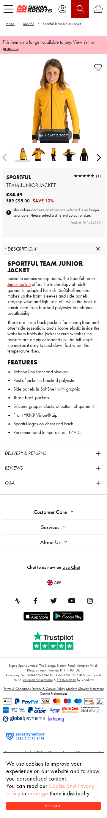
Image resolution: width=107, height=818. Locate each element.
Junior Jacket (19, 284)
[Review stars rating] (84, 176)
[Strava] (17, 601)
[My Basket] (98, 9)
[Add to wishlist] (98, 67)
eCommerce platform (38, 679)
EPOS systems (66, 679)
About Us (50, 542)
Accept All (53, 805)
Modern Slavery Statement (85, 688)
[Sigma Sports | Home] (34, 8)
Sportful (28, 23)
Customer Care (50, 512)
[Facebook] (35, 601)
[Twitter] (53, 601)
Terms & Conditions (17, 688)
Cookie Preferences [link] (53, 693)
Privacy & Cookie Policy (48, 688)
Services (50, 527)
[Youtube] (71, 601)
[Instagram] (90, 601)
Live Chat (71, 567)
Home (10, 23)
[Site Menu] (8, 9)
